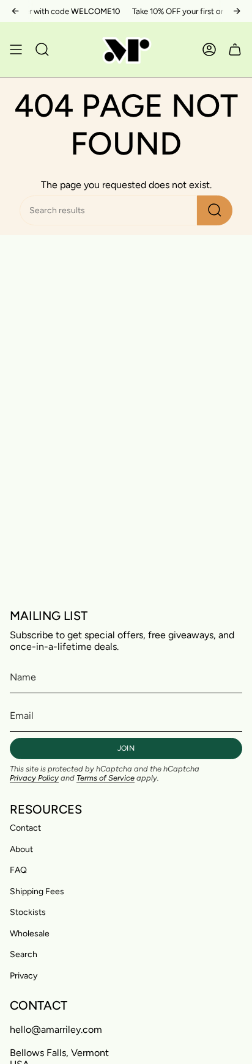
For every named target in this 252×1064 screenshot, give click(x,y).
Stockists (28, 912)
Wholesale (30, 933)
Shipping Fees (37, 891)
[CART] (235, 49)
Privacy (23, 976)
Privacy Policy (34, 777)
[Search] (214, 210)
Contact (25, 828)
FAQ (18, 870)
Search (23, 954)
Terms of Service (105, 777)
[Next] (236, 10)
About (21, 849)
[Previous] (15, 10)
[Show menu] (16, 49)
